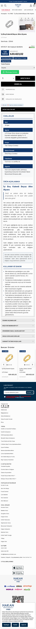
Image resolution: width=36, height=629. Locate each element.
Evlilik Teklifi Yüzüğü (6, 535)
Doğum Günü (4, 516)
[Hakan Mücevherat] (18, 5)
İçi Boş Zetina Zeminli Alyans (25, 369)
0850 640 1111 (4, 551)
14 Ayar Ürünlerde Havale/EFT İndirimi (18, 1)
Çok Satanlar (28, 10)
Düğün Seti (4, 541)
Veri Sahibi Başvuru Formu (8, 456)
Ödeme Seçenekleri (9, 320)
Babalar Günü (4, 510)
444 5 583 (4, 548)
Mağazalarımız (4, 413)
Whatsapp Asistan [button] (11, 72)
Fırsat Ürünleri (4, 491)
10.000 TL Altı (4, 485)
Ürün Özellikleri (8, 109)
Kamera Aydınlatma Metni (7, 450)
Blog (2, 422)
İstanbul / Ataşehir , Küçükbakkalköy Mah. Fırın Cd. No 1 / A (16, 557)
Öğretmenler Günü (6, 523)
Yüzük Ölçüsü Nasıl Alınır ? (8, 475)
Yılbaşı (2, 538)
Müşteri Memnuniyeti (10, 325)
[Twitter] (3, 406)
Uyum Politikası (5, 447)
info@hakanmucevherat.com (8, 554)
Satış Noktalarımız (5, 416)
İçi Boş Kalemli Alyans (8, 368)
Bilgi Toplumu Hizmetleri (7, 459)
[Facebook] (1, 406)
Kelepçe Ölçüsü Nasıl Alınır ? (8, 478)
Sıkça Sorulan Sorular (10, 336)
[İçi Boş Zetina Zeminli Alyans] (27, 357)
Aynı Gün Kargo (17, 10)
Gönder (29, 392)
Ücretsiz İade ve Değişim (7, 469)
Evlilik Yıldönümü (5, 519)
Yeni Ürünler (5, 10)
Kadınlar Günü (4, 532)
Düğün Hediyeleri (5, 529)
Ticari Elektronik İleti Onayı (8, 441)
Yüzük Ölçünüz (5, 64)
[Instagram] (5, 406)
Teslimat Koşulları (5, 466)
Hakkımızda (4, 409)
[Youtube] (8, 406)
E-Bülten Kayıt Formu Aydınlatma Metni (11, 444)
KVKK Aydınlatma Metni (7, 435)
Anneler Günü (4, 507)
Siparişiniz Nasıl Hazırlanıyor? (13, 331)
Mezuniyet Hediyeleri (6, 526)
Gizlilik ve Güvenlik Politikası (8, 428)
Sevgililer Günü (5, 513)
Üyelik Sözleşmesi (6, 432)
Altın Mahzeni (4, 500)
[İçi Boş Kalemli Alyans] (9, 357)
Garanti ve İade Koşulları (11, 341)
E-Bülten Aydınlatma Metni (12, 396)
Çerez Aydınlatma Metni (7, 453)
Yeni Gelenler (4, 497)
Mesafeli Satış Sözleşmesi (8, 438)
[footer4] (18, 573)
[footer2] (18, 568)
